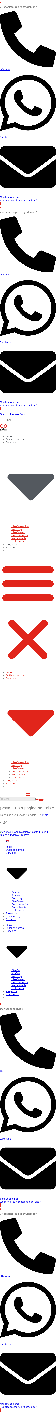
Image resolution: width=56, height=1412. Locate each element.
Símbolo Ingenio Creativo (14, 414)
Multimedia (17, 541)
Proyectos (11, 544)
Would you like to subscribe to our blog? (20, 1202)
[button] (28, 611)
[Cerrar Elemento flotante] (0, 2)
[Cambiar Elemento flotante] (0, 203)
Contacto (11, 550)
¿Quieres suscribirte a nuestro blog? (18, 200)
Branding (16, 529)
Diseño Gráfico (20, 526)
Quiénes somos (15, 439)
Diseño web (18, 532)
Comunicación (19, 535)
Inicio (9, 436)
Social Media (18, 538)
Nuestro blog (13, 547)
